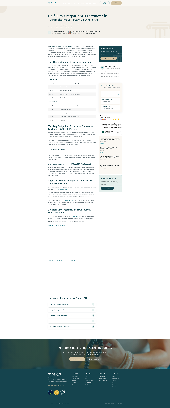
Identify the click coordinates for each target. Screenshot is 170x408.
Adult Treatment (71, 3)
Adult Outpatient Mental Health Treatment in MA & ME (61, 10)
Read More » (102, 143)
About (64, 3)
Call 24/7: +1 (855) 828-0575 (56, 385)
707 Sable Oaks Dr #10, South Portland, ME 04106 (61, 260)
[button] (120, 132)
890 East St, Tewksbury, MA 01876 (57, 225)
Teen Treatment (80, 3)
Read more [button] (102, 129)
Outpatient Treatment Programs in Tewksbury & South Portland (85, 10)
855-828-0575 (77, 216)
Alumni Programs (69, 200)
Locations (95, 3)
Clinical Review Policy (89, 33)
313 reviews (107, 117)
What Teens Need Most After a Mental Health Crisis (109, 147)
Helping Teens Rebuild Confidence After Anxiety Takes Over (110, 166)
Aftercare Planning (62, 189)
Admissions (88, 3)
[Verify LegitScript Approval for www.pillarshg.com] (50, 394)
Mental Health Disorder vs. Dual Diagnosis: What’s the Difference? (110, 138)
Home (49, 10)
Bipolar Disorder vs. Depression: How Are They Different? (109, 157)
